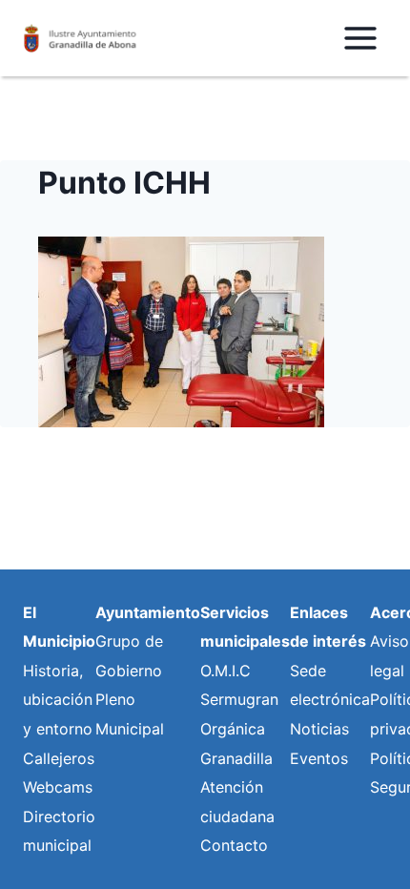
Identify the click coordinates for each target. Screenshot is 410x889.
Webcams (57, 786)
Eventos (319, 758)
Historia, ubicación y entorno (57, 699)
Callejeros (58, 758)
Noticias (319, 728)
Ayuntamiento (147, 612)
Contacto (234, 845)
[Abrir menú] (360, 37)
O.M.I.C (225, 670)
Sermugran (239, 699)
